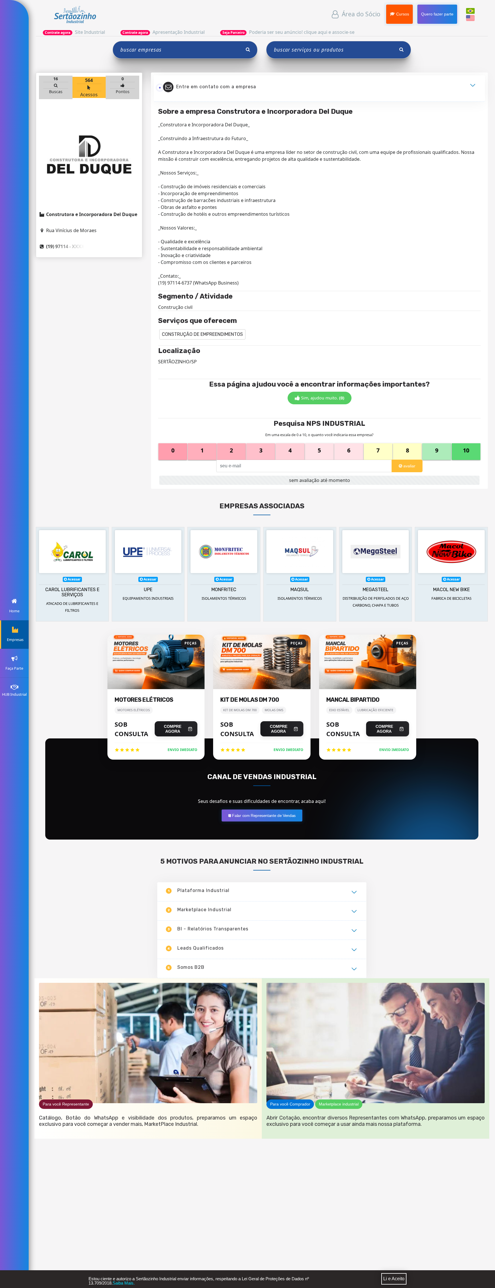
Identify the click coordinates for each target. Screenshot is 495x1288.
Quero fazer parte (437, 14)
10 (466, 450)
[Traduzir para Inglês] (470, 17)
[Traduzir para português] (470, 10)
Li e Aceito (393, 1278)
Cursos (402, 14)
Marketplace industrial (339, 1104)
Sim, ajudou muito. (322, 398)
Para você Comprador (290, 1104)
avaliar (408, 466)
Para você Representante (66, 1104)
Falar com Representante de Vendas (263, 815)
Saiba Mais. (124, 1283)
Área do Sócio (360, 14)
